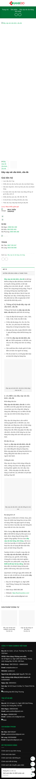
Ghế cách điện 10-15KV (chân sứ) (13, 773)
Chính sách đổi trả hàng (9, 761)
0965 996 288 (14, 232)
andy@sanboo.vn (12, 667)
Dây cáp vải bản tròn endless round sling (9, 628)
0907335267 (12, 732)
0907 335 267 (11, 245)
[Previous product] (19, 14)
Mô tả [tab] (5, 269)
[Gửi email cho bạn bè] (6, 259)
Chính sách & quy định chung (11, 751)
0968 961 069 (12, 227)
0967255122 (14, 664)
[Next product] (16, 14)
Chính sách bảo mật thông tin (10, 758)
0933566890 (12, 737)
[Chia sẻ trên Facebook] (3, 259)
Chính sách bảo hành (8, 754)
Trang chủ (5, 9)
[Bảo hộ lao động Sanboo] (17, 3)
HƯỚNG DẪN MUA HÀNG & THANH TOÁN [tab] (15, 273)
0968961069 (12, 714)
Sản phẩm (14, 9)
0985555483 (14, 709)
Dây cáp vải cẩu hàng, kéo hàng (16, 255)
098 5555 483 (11, 229)
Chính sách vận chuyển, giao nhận (12, 765)
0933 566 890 (12, 247)
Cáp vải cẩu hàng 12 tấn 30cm (27, 628)
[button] (2, 3)
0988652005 (24, 664)
